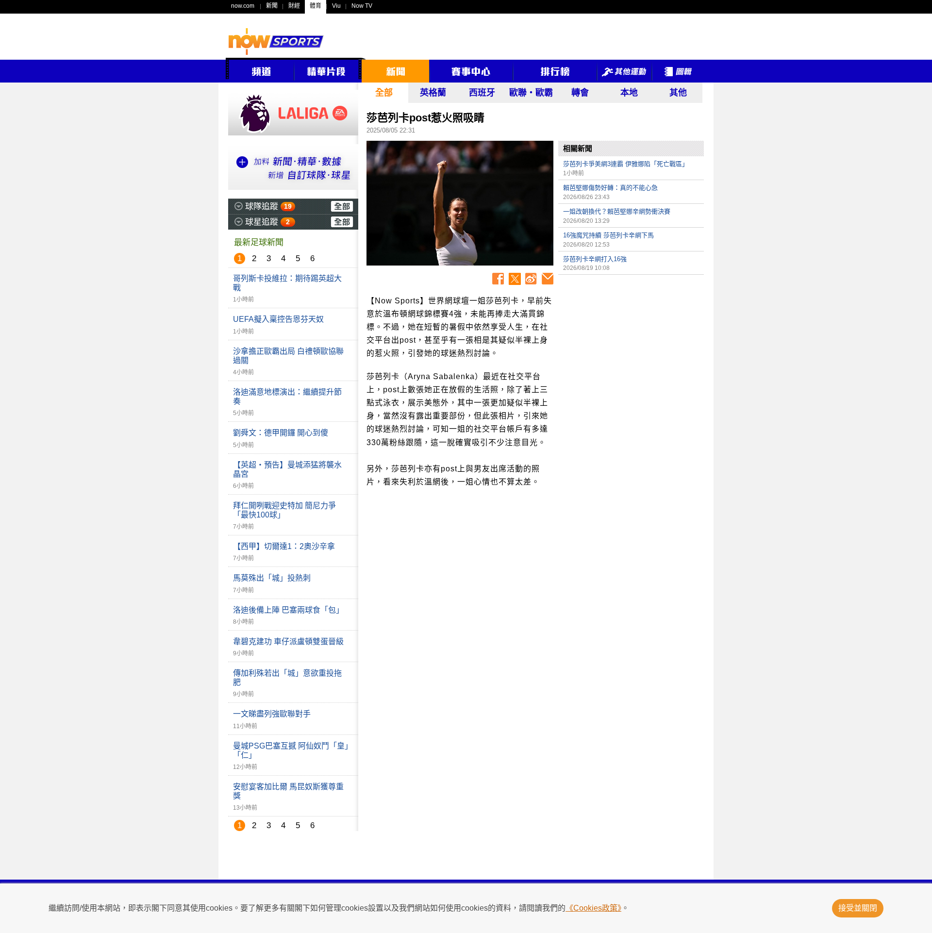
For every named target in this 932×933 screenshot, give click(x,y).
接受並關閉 (857, 908)
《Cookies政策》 (593, 908)
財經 (294, 6)
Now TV (361, 6)
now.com (242, 6)
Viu (336, 6)
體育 (315, 6)
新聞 (272, 6)
